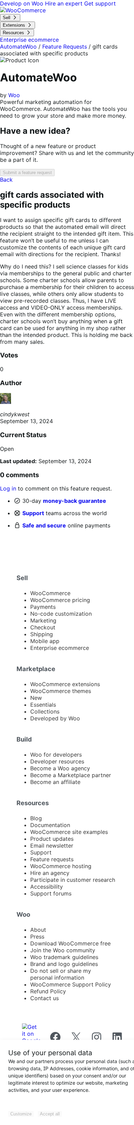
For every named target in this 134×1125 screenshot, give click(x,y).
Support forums (50, 893)
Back (6, 179)
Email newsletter (51, 845)
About (38, 929)
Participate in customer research (72, 879)
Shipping (41, 634)
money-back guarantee (74, 500)
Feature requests (52, 859)
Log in (8, 488)
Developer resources (57, 761)
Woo (14, 95)
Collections (44, 711)
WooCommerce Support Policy (70, 984)
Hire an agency (49, 872)
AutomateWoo (18, 46)
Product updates (52, 838)
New (36, 697)
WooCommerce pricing (60, 600)
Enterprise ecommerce (59, 647)
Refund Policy (48, 991)
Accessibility (46, 886)
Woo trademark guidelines (64, 957)
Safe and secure (44, 525)
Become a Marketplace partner (70, 775)
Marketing (43, 620)
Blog (36, 818)
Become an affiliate (55, 782)
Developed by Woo (55, 718)
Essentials (43, 704)
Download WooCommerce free (70, 943)
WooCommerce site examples (69, 831)
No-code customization (61, 613)
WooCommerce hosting (60, 866)
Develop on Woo (22, 3)
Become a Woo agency (60, 768)
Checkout (42, 627)
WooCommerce (50, 593)
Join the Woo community (62, 950)
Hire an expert (64, 3)
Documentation (50, 825)
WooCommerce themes (60, 691)
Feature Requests (64, 46)
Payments (43, 606)
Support (33, 513)
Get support (100, 3)
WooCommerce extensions (65, 684)
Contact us (44, 998)
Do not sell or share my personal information (60, 974)
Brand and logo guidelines (64, 963)
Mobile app (44, 641)
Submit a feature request (27, 172)
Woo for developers (56, 754)
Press (37, 936)
